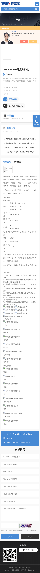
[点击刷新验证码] (25, 526)
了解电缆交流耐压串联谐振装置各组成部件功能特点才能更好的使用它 (21, 139)
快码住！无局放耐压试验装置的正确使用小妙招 (21, 147)
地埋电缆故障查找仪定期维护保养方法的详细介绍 (21, 143)
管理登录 (23, 570)
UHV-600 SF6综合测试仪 (21, 442)
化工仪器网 (15, 570)
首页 (15, 24)
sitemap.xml (31, 570)
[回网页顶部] (37, 117)
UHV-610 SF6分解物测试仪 (22, 434)
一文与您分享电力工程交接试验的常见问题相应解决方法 (21, 152)
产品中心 (22, 24)
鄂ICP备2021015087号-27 (23, 567)
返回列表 (10, 438)
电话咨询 (36, 124)
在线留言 (17, 162)
